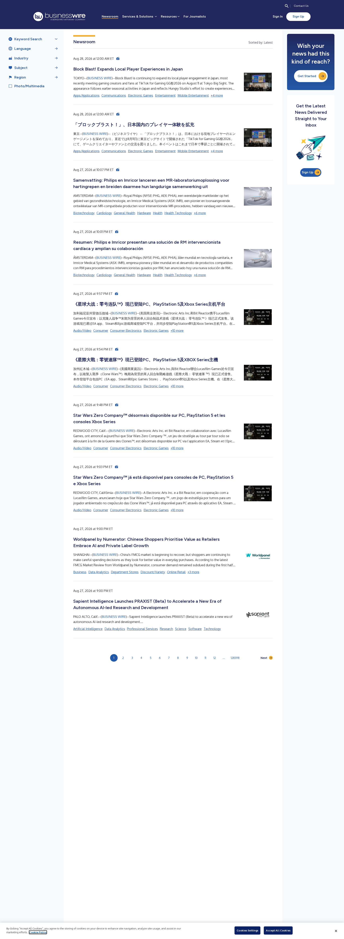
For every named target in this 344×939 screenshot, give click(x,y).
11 (205, 657)
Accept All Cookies (278, 930)
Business (79, 572)
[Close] (336, 931)
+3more (193, 572)
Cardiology (104, 213)
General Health (124, 213)
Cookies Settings (247, 930)
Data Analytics (98, 572)
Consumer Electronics (126, 331)
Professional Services (142, 629)
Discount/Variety (153, 572)
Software (195, 629)
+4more (217, 95)
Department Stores (125, 572)
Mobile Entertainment (193, 95)
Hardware (144, 213)
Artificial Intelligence (88, 629)
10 (196, 657)
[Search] (286, 6)
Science (180, 629)
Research (166, 629)
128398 (235, 657)
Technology (212, 629)
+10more (177, 331)
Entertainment (165, 95)
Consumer (100, 331)
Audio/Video (82, 331)
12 (214, 657)
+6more (200, 213)
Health (157, 213)
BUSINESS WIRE (100, 78)
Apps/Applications (86, 95)
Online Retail (176, 572)
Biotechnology (84, 213)
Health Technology (178, 213)
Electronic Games (140, 95)
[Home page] (59, 16)
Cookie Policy (38, 932)
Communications (114, 95)
